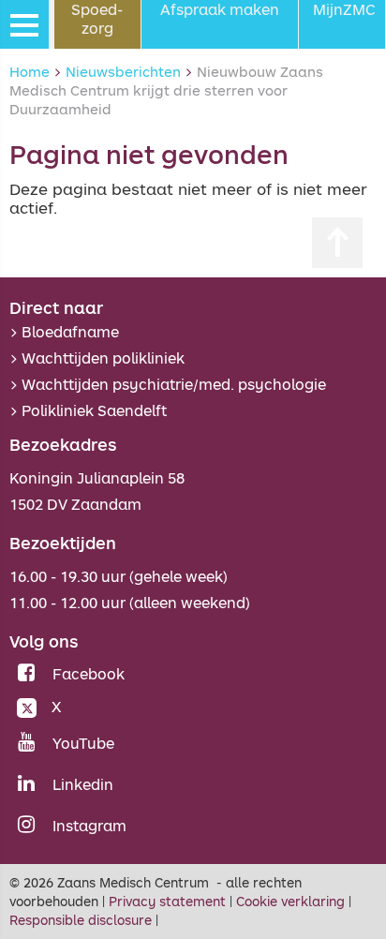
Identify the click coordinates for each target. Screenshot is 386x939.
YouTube (83, 743)
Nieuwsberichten (123, 71)
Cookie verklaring (290, 901)
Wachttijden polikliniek (103, 358)
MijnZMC (344, 9)
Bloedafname (70, 331)
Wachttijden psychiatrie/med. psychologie (174, 384)
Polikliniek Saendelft (94, 410)
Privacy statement (167, 901)
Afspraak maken (219, 9)
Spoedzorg (97, 18)
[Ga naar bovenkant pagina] (337, 242)
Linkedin (82, 784)
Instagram (89, 825)
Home (29, 71)
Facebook (88, 673)
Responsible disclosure (80, 920)
